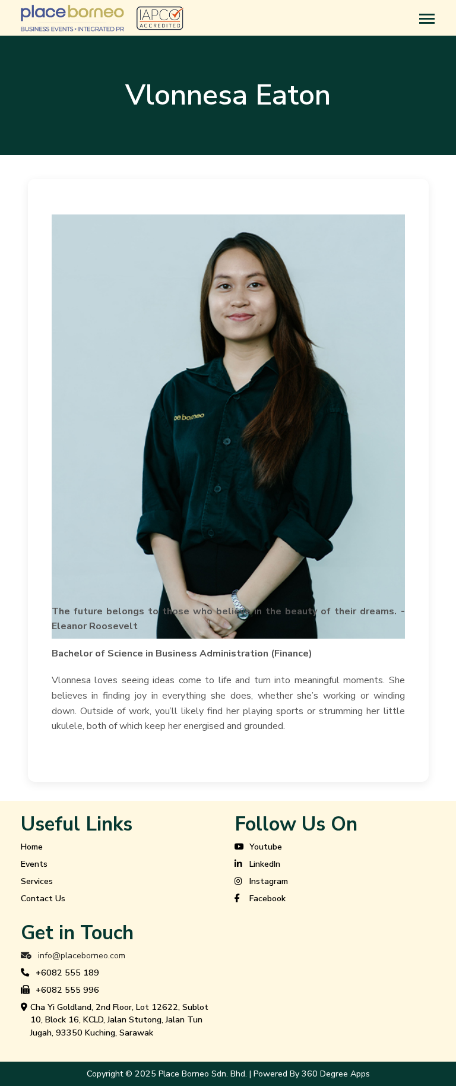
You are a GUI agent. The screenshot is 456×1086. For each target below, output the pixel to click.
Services (37, 881)
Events (34, 864)
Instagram (268, 881)
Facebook (267, 898)
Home (32, 847)
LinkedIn (264, 864)
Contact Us (43, 898)
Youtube (265, 847)
